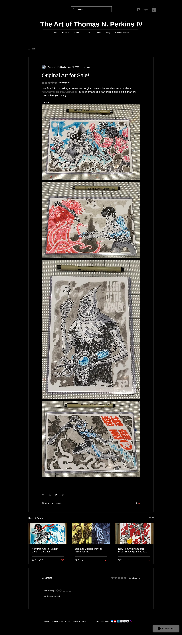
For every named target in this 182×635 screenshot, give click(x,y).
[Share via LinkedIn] (56, 494)
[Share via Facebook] (43, 494)
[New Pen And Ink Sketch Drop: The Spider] (48, 533)
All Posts (32, 49)
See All (151, 518)
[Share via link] (62, 494)
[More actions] (138, 67)
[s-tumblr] (121, 621)
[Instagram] (130, 621)
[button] (154, 9)
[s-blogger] (124, 621)
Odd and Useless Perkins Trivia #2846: (88, 550)
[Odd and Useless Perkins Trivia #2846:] (91, 533)
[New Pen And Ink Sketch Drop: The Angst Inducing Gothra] (134, 533)
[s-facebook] (127, 621)
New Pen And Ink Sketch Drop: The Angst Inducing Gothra (131, 550)
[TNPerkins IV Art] (115, 621)
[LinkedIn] (118, 621)
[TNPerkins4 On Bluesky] (112, 621)
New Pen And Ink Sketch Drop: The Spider (45, 550)
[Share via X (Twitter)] (49, 494)
